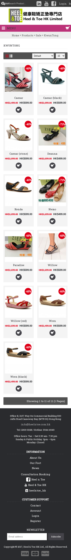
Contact (36, 505)
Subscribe (56, 536)
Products (27, 35)
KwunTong (51, 35)
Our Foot (35, 463)
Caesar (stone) (18, 153)
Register (35, 521)
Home (15, 35)
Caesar (18, 98)
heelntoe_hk (37, 490)
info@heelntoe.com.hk (35, 424)
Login (35, 515)
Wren (52, 321)
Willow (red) (19, 321)
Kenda (18, 209)
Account (35, 510)
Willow (52, 265)
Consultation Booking (35, 474)
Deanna (52, 153)
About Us (35, 457)
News (35, 468)
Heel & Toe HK (37, 485)
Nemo (52, 209)
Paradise (18, 265)
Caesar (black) (52, 98)
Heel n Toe (38, 479)
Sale (38, 35)
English (5, 3)
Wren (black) (18, 376)
